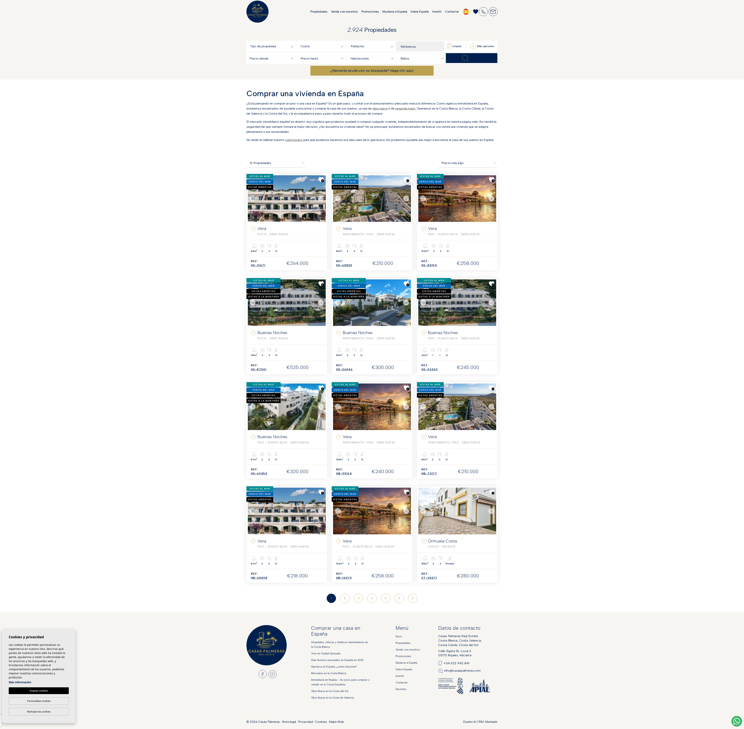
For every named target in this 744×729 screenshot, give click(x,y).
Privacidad (305, 722)
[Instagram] (272, 673)
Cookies (321, 722)
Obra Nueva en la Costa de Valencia (332, 697)
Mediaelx (491, 722)
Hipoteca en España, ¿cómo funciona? (334, 666)
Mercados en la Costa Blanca (328, 673)
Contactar (452, 11)
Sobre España (420, 11)
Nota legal (289, 722)
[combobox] (272, 46)
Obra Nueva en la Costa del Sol (329, 691)
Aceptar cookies (39, 690)
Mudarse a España (394, 11)
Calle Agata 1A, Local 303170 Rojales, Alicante (455, 653)
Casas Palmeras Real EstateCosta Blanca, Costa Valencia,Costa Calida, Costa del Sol (460, 640)
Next (322, 198)
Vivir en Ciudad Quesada (325, 653)
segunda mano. (405, 108)
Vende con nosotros (344, 11)
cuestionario (294, 140)
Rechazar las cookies (39, 711)
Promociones (370, 11)
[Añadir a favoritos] (321, 179)
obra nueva (379, 108)
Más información (20, 682)
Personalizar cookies (39, 701)
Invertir (437, 11)
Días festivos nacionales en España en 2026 (337, 660)
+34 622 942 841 (456, 663)
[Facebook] (262, 673)
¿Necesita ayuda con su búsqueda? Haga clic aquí (371, 70)
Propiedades (318, 11)
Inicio (399, 636)
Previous (252, 198)
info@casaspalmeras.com (462, 670)
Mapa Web (336, 722)
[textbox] (272, 46)
